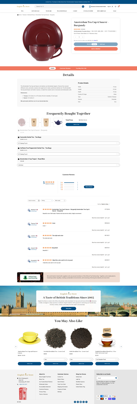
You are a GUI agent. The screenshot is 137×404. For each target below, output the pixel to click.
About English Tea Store (45, 376)
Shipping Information (63, 386)
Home (20, 14)
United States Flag (80, 386)
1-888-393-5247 (23, 384)
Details (52, 68)
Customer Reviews (65, 68)
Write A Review (89, 186)
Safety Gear (79, 376)
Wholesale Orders (43, 384)
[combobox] (47, 200)
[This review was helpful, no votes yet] (105, 218)
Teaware (25, 14)
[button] (118, 6)
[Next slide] (121, 346)
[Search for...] (83, 6)
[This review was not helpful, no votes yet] (108, 218)
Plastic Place (79, 384)
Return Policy (61, 379)
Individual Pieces (31, 14)
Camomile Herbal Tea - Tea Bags (30, 137)
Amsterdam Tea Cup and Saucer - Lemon (28, 352)
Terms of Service (43, 394)
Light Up (78, 379)
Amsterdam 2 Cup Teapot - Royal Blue (32, 159)
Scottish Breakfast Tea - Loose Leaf (54, 351)
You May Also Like (81, 68)
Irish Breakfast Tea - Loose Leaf (78, 351)
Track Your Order (62, 384)
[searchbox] (32, 200)
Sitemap (60, 391)
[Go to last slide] (16, 346)
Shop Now (68, 308)
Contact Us (60, 376)
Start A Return (61, 381)
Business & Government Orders (98, 6)
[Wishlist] (115, 6)
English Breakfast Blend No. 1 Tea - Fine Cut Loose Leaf (106, 352)
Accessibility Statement (45, 386)
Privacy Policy (42, 391)
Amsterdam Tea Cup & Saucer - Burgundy (45, 14)
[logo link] (25, 374)
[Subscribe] (116, 378)
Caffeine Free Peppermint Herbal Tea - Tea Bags (35, 148)
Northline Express (80, 381)
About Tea (41, 379)
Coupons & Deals (62, 389)
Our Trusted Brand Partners (45, 381)
